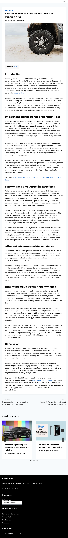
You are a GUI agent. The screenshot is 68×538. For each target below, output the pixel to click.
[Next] (63, 440)
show (15, 67)
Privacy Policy (7, 517)
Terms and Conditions (10, 514)
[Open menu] (64, 1)
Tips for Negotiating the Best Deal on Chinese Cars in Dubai (17, 447)
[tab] (30, 460)
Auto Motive (9, 10)
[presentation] (17, 431)
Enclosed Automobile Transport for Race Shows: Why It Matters (15, 402)
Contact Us (6, 520)
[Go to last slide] (5, 440)
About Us (5, 523)
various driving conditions (42, 380)
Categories (6, 500)
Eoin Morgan (11, 21)
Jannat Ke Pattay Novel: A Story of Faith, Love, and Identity (53, 402)
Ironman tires (19, 93)
